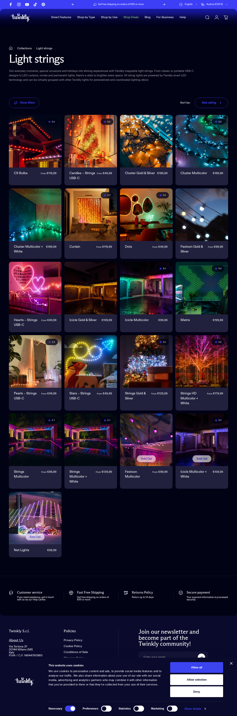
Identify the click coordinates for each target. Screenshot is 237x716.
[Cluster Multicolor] (202, 141)
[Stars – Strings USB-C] (90, 361)
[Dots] (146, 214)
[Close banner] (231, 663)
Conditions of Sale (76, 652)
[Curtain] (90, 214)
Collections (24, 48)
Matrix (185, 320)
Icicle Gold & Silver (83, 320)
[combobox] (188, 4)
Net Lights (21, 550)
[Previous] (73, 4)
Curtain (74, 246)
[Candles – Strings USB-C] (90, 141)
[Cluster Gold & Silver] (146, 141)
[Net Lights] (35, 518)
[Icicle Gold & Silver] (90, 288)
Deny (196, 691)
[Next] (164, 4)
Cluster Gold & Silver (140, 173)
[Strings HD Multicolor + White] (202, 361)
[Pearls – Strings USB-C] (35, 361)
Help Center (147, 4)
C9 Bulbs (21, 173)
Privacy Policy (73, 640)
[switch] (106, 709)
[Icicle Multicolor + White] (202, 439)
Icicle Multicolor (137, 320)
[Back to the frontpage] (11, 48)
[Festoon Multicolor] (146, 439)
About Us (16, 640)
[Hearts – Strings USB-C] (35, 288)
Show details (192, 708)
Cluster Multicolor (194, 173)
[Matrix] (202, 288)
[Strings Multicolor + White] (90, 439)
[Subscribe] (201, 657)
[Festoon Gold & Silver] (202, 214)
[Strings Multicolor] (35, 439)
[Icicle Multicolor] (146, 288)
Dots (128, 246)
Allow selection (197, 679)
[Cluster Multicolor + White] (35, 214)
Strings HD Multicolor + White (189, 398)
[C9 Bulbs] (35, 141)
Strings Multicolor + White (78, 476)
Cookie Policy (73, 646)
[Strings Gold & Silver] (146, 361)
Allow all (196, 667)
